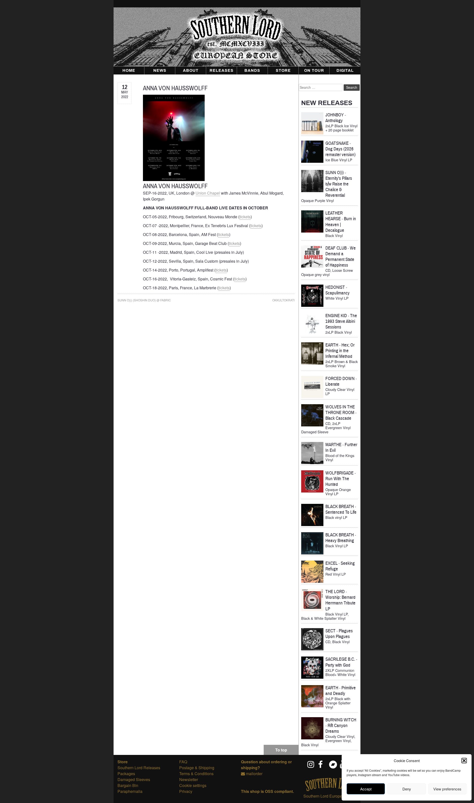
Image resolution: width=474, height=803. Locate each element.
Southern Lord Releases (139, 767)
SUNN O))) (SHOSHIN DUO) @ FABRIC (144, 300)
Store (283, 71)
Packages (126, 773)
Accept (366, 788)
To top (281, 750)
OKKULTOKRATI (283, 300)
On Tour (314, 71)
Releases (222, 71)
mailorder (254, 773)
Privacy (185, 791)
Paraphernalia (130, 791)
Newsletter (188, 779)
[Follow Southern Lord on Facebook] (322, 764)
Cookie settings (192, 785)
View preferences (447, 788)
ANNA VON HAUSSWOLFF (175, 88)
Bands (252, 71)
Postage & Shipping (196, 767)
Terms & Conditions (196, 773)
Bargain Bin (128, 785)
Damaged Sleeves (134, 779)
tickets (245, 216)
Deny (406, 788)
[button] (464, 760)
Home (128, 71)
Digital (345, 71)
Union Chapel (208, 193)
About (190, 71)
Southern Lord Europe (322, 796)
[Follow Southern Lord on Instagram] (311, 764)
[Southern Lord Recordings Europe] (329, 790)
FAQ (183, 762)
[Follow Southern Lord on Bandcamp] (332, 764)
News (159, 71)
